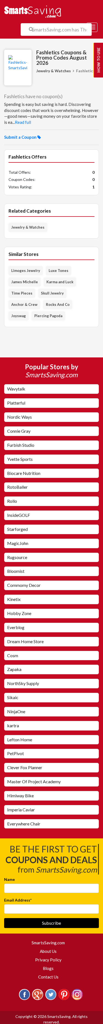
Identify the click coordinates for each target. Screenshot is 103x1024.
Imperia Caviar (21, 809)
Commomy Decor (24, 585)
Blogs (48, 968)
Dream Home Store (25, 641)
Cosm (12, 655)
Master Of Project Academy (34, 781)
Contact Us (48, 976)
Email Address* (18, 900)
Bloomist (15, 571)
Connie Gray (18, 431)
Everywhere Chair (23, 823)
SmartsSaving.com (50, 942)
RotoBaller (17, 487)
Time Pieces (21, 293)
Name (9, 879)
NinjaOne (16, 711)
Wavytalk (16, 388)
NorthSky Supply (23, 683)
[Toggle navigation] (92, 27)
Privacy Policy (48, 959)
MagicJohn (17, 543)
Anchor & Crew (24, 304)
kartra (13, 725)
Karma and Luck (59, 282)
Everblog (15, 627)
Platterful (16, 402)
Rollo (12, 501)
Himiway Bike (20, 795)
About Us (48, 951)
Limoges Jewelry (25, 270)
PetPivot (15, 753)
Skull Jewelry (52, 293)
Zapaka (14, 669)
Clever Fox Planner (24, 767)
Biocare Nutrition (23, 473)
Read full (23, 122)
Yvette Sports (20, 459)
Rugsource (17, 557)
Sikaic (12, 697)
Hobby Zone (19, 613)
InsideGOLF (18, 515)
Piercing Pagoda (48, 316)
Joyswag (18, 316)
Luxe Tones (58, 270)
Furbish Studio (20, 445)
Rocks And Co (57, 304)
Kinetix (14, 599)
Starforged (17, 529)
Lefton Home (19, 739)
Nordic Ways (19, 416)
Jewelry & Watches (53, 70)
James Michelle (24, 282)
